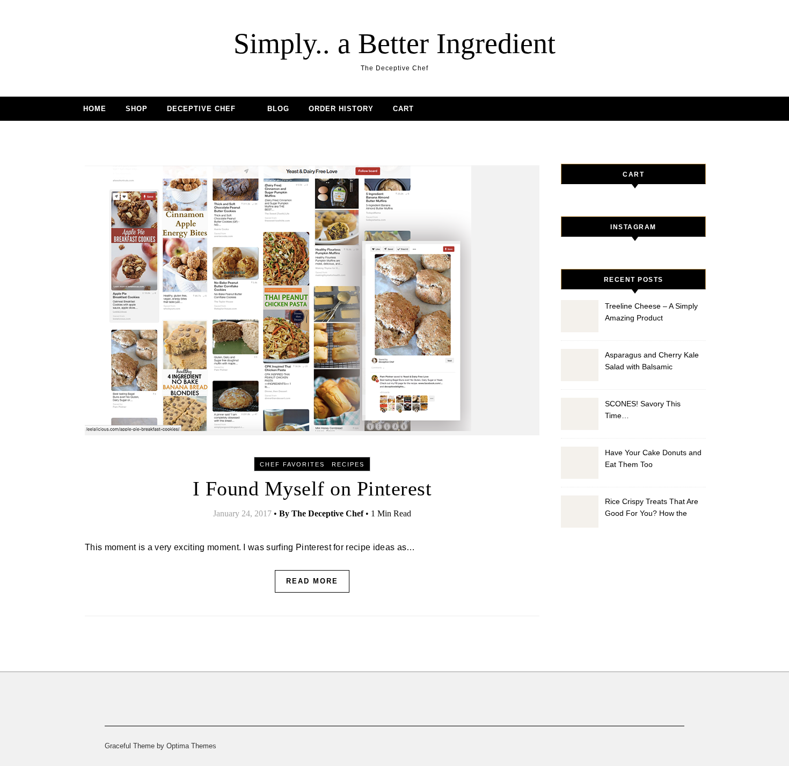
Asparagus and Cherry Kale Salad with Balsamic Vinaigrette (652, 362)
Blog (278, 109)
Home (94, 109)
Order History (341, 109)
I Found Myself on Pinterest (312, 488)
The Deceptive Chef (327, 513)
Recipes (348, 464)
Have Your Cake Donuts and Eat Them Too (653, 458)
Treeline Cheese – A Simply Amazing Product (651, 312)
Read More (312, 581)
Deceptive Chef (201, 109)
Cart (403, 109)
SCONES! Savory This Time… (643, 409)
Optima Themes (191, 746)
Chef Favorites (292, 464)
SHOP (137, 109)
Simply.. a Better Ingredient (394, 43)
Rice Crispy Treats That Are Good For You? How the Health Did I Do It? (651, 508)
